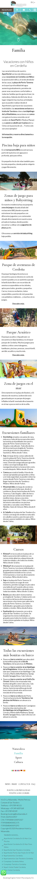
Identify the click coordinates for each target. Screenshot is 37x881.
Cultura (18, 762)
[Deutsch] (21, 770)
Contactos (24, 784)
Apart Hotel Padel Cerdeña (15, 867)
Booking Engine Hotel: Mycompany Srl (18, 878)
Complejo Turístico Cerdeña (15, 864)
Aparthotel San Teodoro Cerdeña (17, 850)
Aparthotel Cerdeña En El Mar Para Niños (18, 845)
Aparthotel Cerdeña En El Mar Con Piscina (18, 839)
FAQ (33, 784)
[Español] (24, 770)
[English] (16, 770)
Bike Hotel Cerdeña (12, 870)
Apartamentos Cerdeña (13, 856)
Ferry (14, 784)
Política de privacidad (18, 790)
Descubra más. (18, 304)
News (7, 784)
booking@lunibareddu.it (17, 814)
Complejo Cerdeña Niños (14, 861)
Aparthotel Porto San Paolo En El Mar (19, 853)
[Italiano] (13, 770)
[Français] (18, 770)
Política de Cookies (19, 793)
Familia (18, 753)
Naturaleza (18, 749)
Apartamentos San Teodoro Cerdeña (18, 858)
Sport (18, 757)
